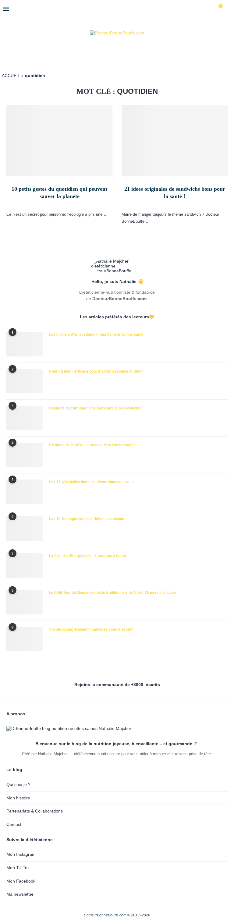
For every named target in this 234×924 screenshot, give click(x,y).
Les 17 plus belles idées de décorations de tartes (91, 482)
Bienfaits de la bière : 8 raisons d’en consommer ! (92, 445)
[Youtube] (203, 9)
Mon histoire (18, 797)
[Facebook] (190, 9)
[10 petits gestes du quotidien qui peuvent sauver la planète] (59, 140)
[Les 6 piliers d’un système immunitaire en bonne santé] (24, 344)
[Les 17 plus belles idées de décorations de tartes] (24, 492)
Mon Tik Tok (18, 867)
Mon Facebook (20, 881)
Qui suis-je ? (18, 784)
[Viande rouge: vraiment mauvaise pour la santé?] (24, 639)
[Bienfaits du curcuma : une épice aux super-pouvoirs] (24, 418)
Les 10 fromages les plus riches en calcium (86, 519)
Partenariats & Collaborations (34, 811)
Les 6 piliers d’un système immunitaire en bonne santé (96, 334)
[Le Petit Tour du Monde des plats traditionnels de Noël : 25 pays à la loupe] (24, 602)
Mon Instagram (21, 854)
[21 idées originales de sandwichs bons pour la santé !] (175, 140)
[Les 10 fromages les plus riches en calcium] (24, 528)
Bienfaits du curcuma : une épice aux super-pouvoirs (95, 408)
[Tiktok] (209, 9)
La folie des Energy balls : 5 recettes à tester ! (89, 556)
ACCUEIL (11, 75)
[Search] (228, 9)
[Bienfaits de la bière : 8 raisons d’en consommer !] (24, 455)
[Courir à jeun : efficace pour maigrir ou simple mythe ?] (24, 381)
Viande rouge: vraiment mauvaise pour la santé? (91, 629)
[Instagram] (197, 9)
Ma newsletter (20, 894)
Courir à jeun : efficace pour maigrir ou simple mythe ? (96, 371)
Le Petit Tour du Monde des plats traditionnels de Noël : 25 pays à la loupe (112, 592)
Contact (13, 824)
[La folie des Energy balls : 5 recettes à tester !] (24, 565)
